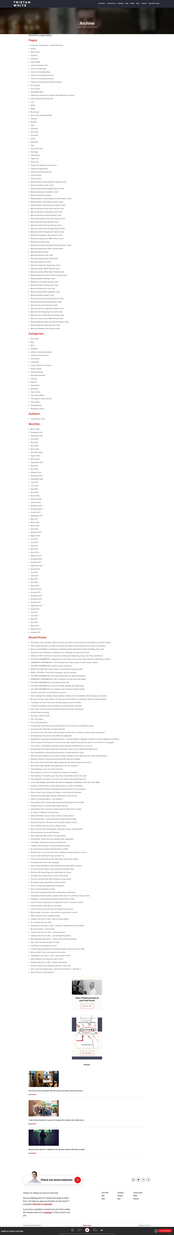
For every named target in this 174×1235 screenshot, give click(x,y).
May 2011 (34, 619)
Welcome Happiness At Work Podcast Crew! (47, 248)
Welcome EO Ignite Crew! (40, 242)
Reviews (34, 122)
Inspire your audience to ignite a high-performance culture (52, 95)
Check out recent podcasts (56, 1179)
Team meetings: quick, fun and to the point (47, 769)
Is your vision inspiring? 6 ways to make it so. (48, 856)
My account (35, 112)
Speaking (34, 128)
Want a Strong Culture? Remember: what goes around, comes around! (57, 829)
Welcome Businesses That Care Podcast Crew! (48, 218)
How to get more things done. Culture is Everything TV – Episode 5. (56, 969)
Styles (33, 138)
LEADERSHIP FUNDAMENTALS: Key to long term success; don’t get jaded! (58, 679)
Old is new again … (38, 719)
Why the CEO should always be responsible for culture (51, 872)
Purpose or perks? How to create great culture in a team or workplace (57, 786)
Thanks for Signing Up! (39, 168)
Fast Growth (35, 359)
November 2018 (36, 476)
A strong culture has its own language (45, 862)
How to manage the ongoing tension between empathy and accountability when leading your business (69, 696)
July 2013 (34, 539)
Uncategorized (36, 405)
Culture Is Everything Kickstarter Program (46, 82)
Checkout (34, 58)
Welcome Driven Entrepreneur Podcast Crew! (47, 232)
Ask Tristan (35, 339)
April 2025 (34, 446)
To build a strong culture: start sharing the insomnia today (52, 869)
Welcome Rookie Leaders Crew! (42, 295)
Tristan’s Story (36, 175)
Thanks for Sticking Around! (41, 172)
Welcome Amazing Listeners (41, 195)
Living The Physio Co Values (41, 365)
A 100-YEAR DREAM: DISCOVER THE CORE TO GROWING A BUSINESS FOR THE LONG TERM (65, 782)
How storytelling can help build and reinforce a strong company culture (57, 752)
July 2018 (34, 482)
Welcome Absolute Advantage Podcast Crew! (47, 188)
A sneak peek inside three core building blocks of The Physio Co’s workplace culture (62, 726)
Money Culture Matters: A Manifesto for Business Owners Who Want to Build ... (57, 1149)
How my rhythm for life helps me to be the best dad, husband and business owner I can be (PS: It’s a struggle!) (72, 742)
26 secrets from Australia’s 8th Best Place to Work (49, 849)
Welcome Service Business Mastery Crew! (46, 302)
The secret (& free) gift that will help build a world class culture (54, 859)
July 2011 (34, 612)
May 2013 (34, 545)
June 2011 (34, 615)
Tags (32, 145)
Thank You (34, 158)
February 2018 (36, 499)
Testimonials (35, 155)
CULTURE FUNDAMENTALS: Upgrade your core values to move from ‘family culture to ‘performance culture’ (71, 659)
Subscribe (34, 142)
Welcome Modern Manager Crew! (43, 278)
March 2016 (35, 522)
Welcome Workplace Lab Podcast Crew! (45, 328)
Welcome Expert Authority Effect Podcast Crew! (48, 182)
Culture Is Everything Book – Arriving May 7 (47, 799)
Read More (32, 1094)
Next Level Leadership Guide (41, 115)
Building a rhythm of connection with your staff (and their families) (55, 759)
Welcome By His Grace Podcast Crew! (45, 222)
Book (32, 345)
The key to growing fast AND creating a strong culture (51, 879)
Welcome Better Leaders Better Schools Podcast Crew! (51, 198)
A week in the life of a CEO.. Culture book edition (49, 962)
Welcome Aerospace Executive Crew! (44, 192)
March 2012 (35, 585)
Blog (32, 342)
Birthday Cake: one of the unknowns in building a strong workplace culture (58, 852)
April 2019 (34, 469)
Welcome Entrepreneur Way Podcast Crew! (46, 235)
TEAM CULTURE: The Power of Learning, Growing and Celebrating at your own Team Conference (67, 656)
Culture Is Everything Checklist (42, 75)
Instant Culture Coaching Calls (42, 98)
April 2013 (34, 549)
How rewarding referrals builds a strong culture (48, 826)
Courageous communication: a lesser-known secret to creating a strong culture (60, 895)
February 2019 (36, 472)
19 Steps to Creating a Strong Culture (45, 812)
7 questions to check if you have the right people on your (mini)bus (56, 702)
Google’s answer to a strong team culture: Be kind (49, 806)
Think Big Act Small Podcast (41, 398)
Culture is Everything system (41, 352)
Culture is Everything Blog (40, 72)
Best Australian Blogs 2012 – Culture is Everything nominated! (54, 939)
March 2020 (35, 459)
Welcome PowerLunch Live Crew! (43, 288)
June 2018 (34, 486)
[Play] (87, 1230)
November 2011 (36, 599)
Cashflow (34, 349)
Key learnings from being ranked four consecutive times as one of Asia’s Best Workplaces (64, 749)
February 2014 (36, 532)
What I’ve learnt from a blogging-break (45, 915)
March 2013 (35, 552)
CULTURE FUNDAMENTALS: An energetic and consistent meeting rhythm (58, 689)
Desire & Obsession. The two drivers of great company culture (54, 822)
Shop (32, 125)
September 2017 (37, 515)
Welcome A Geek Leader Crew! (42, 185)
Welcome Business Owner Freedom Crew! (46, 215)
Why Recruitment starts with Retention (45, 832)
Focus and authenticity (39, 722)
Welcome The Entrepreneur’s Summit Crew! (47, 312)
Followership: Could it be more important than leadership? (52, 839)
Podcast (34, 118)
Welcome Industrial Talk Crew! (42, 255)
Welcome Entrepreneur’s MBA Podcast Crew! (47, 238)
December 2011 (36, 595)
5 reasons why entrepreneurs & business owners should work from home (57, 949)
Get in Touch (35, 88)
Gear (119, 1198)
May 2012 (34, 579)
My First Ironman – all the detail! (43, 929)
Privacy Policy (87, 1225)
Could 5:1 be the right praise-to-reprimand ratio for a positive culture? (57, 902)
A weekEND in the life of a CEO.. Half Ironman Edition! (51, 955)
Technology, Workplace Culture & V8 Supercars (48, 842)
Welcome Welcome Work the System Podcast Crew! (50, 322)
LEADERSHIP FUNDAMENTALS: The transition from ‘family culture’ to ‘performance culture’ (64, 662)
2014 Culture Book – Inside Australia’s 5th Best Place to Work (53, 819)
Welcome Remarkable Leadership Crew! (45, 292)
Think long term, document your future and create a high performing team (58, 779)
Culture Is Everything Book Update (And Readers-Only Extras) (54, 796)
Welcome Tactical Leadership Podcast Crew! (47, 308)
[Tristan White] (21, 4)
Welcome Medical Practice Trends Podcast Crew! (49, 275)
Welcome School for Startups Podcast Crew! (47, 298)
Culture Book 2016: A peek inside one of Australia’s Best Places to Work (57, 802)
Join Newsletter (165, 1231)
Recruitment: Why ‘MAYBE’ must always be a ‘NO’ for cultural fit (54, 766)
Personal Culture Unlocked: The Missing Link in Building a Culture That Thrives (60, 652)
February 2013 (36, 555)
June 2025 (34, 439)
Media (33, 105)
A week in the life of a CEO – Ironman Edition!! (48, 932)
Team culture (35, 392)
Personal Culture (37, 372)
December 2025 (36, 432)
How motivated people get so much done (46, 905)
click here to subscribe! (42, 1204)
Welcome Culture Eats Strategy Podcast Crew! (48, 228)
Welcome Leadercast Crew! (41, 262)
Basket (33, 48)
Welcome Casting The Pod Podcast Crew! (46, 225)
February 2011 (36, 629)
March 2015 (35, 525)
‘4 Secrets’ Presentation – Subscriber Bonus (47, 45)
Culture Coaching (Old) (39, 65)
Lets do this (87, 1006)
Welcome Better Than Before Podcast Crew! (47, 202)
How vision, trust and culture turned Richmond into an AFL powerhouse (57, 709)
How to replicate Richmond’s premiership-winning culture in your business (58, 789)
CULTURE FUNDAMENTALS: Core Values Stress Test (50, 682)
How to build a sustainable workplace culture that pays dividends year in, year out (61, 746)
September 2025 (37, 436)
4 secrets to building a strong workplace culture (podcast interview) (56, 706)
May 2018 (34, 489)
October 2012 (36, 562)
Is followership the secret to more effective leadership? (51, 736)
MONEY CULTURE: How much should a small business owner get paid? (57, 669)
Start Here (34, 132)
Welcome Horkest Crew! (39, 252)
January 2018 (36, 502)
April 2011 (34, 622)
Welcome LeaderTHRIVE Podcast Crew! (45, 268)
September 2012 (37, 565)
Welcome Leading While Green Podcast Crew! (47, 272)
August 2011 (35, 609)
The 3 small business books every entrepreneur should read (53, 892)
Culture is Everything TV (40, 355)
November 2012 (36, 559)
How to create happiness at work (43, 889)
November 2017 (36, 509)
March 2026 (35, 429)
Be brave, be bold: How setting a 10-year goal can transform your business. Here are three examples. (69, 699)
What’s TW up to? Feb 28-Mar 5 (42, 972)
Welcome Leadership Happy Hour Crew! (45, 265)
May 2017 (34, 519)
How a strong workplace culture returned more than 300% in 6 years (56, 866)
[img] (156, 1231)
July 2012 (34, 572)
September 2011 (37, 605)
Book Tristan (35, 52)
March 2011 (35, 625)
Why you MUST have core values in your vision (48, 952)
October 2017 (36, 512)
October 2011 (36, 602)
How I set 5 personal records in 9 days (45, 942)
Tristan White (35, 419)
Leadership (35, 362)
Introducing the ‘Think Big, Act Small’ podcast (48, 729)
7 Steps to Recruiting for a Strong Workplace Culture (50, 846)
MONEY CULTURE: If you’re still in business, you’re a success (53, 672)
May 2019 (34, 466)
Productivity (35, 385)
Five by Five (147, 1225)
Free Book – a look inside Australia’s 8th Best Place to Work (53, 899)
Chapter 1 (34, 55)
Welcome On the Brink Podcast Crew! (44, 282)
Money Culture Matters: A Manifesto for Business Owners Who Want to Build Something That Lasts (67, 649)
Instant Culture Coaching (40, 712)
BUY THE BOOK (87, 1053)
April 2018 (34, 492)
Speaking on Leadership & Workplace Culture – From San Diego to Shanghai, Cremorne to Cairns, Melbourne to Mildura (75, 739)
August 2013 (35, 535)
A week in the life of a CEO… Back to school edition (50, 919)
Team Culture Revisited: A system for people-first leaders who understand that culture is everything (68, 646)
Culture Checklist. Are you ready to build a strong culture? (52, 816)
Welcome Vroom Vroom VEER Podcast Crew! (47, 318)
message (47, 1212)
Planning (34, 378)
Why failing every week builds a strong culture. (48, 882)
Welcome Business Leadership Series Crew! (47, 212)
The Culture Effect (37, 395)
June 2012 (34, 575)
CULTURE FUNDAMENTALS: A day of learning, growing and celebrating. (57, 686)
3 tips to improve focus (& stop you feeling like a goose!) (52, 909)
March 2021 (35, 449)
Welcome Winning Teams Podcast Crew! (45, 325)
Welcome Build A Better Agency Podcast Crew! (48, 205)
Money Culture (36, 369)
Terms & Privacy (37, 148)
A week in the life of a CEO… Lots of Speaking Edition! (51, 935)
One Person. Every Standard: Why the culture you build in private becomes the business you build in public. (71, 642)
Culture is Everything (38, 68)
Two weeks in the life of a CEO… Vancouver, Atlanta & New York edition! (57, 925)
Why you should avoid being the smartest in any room (51, 965)
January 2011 (36, 632)
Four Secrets (35, 85)
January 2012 (36, 592)
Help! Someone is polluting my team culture (47, 959)
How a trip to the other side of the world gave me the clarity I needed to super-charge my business (68, 732)
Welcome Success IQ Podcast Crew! (44, 305)
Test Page (34, 152)
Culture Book (35, 62)
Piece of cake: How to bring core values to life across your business (56, 792)
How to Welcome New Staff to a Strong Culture (48, 836)
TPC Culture (35, 402)
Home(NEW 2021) (37, 92)
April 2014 (34, 529)
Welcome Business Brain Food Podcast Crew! (47, 208)
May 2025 (34, 442)
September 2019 (37, 462)
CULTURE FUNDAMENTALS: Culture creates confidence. (51, 666)
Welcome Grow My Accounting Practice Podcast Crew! (51, 245)
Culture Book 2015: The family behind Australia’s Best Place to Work (56, 809)
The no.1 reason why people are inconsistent (47, 885)
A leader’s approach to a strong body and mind (48, 692)
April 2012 (34, 582)
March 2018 (35, 496)
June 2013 (34, 542)
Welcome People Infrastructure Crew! (44, 285)
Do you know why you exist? (41, 922)
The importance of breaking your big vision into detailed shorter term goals (59, 776)
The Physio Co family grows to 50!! (44, 945)
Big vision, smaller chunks (40, 716)
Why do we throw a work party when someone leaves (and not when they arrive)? (61, 762)
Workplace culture (37, 408)
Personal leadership (38, 375)
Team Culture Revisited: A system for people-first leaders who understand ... (57, 1120)
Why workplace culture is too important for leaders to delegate (54, 772)
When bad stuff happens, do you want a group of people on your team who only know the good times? (69, 756)
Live (32, 102)
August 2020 (35, 456)
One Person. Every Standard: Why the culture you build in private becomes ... (56, 1091)
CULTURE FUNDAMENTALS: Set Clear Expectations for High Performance (58, 676)
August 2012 (35, 569)
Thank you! (35, 162)
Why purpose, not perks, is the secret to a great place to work (54, 912)
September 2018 (37, 479)
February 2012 (36, 589)
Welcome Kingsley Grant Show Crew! (44, 258)
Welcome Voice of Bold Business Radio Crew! (47, 315)
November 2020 (37, 452)
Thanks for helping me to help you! (44, 165)
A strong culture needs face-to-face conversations (49, 876)
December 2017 (36, 505)
